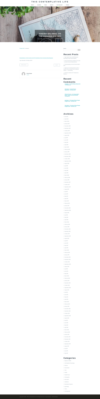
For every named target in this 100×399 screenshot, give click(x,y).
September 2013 (68, 287)
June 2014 (66, 271)
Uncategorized (67, 391)
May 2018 (66, 170)
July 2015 (66, 240)
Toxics (66, 388)
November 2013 (67, 282)
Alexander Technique (26, 60)
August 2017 (67, 189)
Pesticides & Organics (69, 384)
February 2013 (67, 304)
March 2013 (67, 301)
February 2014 (67, 278)
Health (66, 372)
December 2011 (67, 336)
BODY (31, 60)
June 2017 (66, 193)
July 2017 (66, 191)
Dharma (66, 365)
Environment (67, 367)
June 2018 (66, 168)
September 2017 (68, 186)
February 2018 (67, 177)
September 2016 (68, 210)
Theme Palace (55, 396)
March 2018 (67, 175)
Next (56, 65)
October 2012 (67, 313)
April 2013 (66, 299)
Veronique (67, 89)
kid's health (67, 379)
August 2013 (67, 289)
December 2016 (67, 207)
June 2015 (66, 243)
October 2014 (67, 261)
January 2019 (67, 151)
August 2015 (67, 238)
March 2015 (67, 250)
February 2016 (67, 224)
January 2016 (67, 226)
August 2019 (67, 135)
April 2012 (66, 327)
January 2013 (67, 306)
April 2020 (66, 118)
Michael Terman (68, 94)
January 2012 (67, 334)
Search (64, 48)
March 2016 (67, 222)
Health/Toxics (67, 374)
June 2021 (66, 116)
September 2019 (68, 133)
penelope (29, 73)
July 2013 (66, 292)
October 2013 (67, 285)
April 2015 (66, 247)
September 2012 (68, 315)
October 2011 (67, 341)
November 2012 (67, 311)
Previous (23, 64)
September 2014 (68, 264)
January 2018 (67, 179)
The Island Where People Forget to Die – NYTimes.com (72, 101)
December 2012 (67, 308)
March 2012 (67, 329)
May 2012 (66, 325)
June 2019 (66, 140)
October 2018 (67, 158)
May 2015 (66, 245)
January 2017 (67, 205)
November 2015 (67, 231)
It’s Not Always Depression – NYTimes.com (72, 84)
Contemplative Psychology (69, 363)
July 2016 (66, 215)
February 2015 (67, 252)
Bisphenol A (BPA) (68, 360)
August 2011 (67, 346)
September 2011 (68, 343)
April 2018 (66, 172)
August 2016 (67, 212)
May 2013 (66, 296)
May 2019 (66, 142)
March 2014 (67, 275)
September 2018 (68, 161)
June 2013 (66, 294)
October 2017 (67, 184)
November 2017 (67, 182)
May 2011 (66, 353)
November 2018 (67, 156)
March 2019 (67, 147)
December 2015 (67, 229)
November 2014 (67, 259)
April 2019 (66, 144)
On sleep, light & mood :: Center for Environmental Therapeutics (72, 95)
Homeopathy (67, 377)
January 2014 (67, 280)
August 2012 (67, 318)
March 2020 (67, 121)
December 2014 (67, 257)
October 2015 (67, 233)
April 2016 (66, 219)
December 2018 (67, 154)
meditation (27, 48)
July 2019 (66, 137)
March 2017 (67, 200)
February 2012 (67, 332)
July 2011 (66, 348)
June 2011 (66, 350)
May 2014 (66, 273)
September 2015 (68, 236)
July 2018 (66, 165)
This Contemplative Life (50, 2)
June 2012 (66, 322)
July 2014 (66, 268)
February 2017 (67, 203)
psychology (67, 386)
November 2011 (67, 339)
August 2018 (67, 163)
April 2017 (66, 198)
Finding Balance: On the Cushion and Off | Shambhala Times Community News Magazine (36, 57)
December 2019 (67, 125)
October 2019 (67, 130)
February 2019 (67, 149)
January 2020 (67, 123)
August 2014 (67, 266)
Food (65, 370)
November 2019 (67, 128)
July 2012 (66, 320)
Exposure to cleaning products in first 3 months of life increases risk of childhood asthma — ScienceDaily (71, 69)
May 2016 (66, 217)
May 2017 (66, 196)
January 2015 (67, 254)
